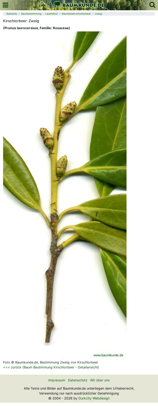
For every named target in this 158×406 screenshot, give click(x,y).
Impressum (56, 380)
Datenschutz (77, 380)
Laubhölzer (51, 13)
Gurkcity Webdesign (94, 398)
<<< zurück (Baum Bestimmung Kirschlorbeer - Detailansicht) (51, 367)
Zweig (98, 13)
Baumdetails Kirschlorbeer (76, 13)
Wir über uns (100, 380)
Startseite (11, 13)
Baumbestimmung (31, 13)
